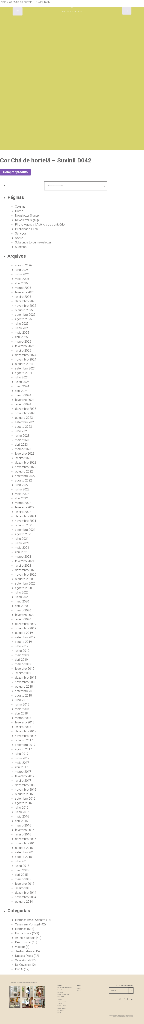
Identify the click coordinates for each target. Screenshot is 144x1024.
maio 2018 (22, 709)
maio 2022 (22, 494)
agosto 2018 (23, 695)
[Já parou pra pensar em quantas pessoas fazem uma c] (27, 991)
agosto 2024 (23, 373)
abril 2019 (21, 660)
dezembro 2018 (25, 677)
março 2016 (23, 825)
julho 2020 (21, 592)
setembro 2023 (25, 422)
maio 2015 (22, 870)
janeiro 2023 (23, 458)
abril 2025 (21, 337)
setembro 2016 (25, 798)
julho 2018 (21, 700)
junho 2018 (22, 704)
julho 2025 (21, 323)
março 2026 (23, 288)
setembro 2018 (25, 691)
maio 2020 (22, 601)
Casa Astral (22, 960)
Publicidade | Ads (26, 229)
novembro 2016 (25, 789)
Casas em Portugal (27, 924)
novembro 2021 (25, 521)
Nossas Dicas (24, 956)
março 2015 (23, 879)
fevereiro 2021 (24, 561)
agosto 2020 (23, 588)
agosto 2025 (23, 319)
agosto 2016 (23, 803)
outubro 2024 (24, 364)
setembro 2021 (25, 530)
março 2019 (23, 664)
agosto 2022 (23, 480)
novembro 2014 (25, 897)
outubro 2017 (24, 740)
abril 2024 (21, 391)
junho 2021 (22, 543)
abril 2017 (21, 767)
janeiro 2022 (23, 512)
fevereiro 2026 (24, 292)
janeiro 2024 (23, 404)
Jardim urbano (24, 951)
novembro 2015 (25, 843)
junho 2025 (22, 328)
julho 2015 (21, 861)
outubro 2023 (24, 418)
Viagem (20, 947)
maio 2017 (22, 763)
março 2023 (23, 449)
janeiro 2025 (23, 350)
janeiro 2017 (23, 781)
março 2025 (23, 341)
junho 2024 (22, 382)
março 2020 (23, 610)
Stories (60, 1004)
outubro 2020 (24, 579)
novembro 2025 (25, 306)
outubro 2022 (24, 471)
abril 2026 (21, 283)
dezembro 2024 (25, 355)
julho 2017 (21, 754)
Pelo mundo (23, 942)
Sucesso (21, 247)
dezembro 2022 (25, 462)
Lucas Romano (121, 1016)
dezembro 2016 (25, 785)
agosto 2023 (23, 427)
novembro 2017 (25, 736)
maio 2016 (22, 816)
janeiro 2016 (23, 834)
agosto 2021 (23, 534)
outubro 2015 (24, 848)
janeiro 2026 (23, 297)
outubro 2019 (24, 633)
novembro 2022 (25, 467)
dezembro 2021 (25, 516)
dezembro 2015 (25, 839)
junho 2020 (22, 597)
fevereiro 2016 (24, 830)
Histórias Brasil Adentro (30, 920)
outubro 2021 (24, 525)
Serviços (21, 233)
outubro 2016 (24, 794)
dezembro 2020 (25, 570)
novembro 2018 (25, 682)
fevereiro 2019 (24, 668)
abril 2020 (21, 606)
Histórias (20, 929)
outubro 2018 (24, 686)
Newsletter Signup (27, 215)
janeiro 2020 (23, 619)
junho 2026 (22, 274)
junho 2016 (22, 812)
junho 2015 (22, 866)
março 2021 (23, 556)
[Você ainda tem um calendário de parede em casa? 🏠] (14, 1002)
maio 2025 (22, 332)
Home (19, 211)
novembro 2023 (25, 413)
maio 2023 (22, 440)
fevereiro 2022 (24, 507)
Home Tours (23, 933)
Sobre (19, 238)
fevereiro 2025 (24, 346)
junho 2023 (22, 435)
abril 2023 (21, 444)
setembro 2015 (25, 852)
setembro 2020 (25, 583)
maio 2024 (22, 386)
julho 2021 (21, 539)
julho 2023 (21, 431)
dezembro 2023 (25, 409)
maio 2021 (22, 548)
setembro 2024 (25, 368)
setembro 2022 (25, 476)
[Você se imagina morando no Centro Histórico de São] (39, 1002)
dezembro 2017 (25, 731)
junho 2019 (22, 651)
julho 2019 (21, 646)
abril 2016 (21, 821)
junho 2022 (22, 489)
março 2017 (23, 772)
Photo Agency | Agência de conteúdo (40, 224)
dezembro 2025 (25, 301)
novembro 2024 (25, 359)
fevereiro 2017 (24, 776)
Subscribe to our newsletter (33, 242)
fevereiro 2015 (24, 884)
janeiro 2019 (23, 673)
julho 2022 (21, 485)
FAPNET (131, 1016)
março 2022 (23, 503)
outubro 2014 (24, 901)
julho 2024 (21, 377)
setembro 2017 (25, 745)
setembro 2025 (25, 315)
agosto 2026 (23, 265)
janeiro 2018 (23, 727)
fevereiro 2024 (24, 400)
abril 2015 (21, 875)
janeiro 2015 (23, 888)
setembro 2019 (25, 637)
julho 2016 (21, 807)
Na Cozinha (22, 965)
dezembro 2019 (25, 624)
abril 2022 (21, 498)
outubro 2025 (24, 310)
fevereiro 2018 (24, 722)
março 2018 (23, 718)
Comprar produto (15, 172)
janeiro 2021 (23, 565)
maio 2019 (22, 655)
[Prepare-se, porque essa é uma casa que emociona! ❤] (39, 991)
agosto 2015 (23, 857)
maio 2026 (22, 279)
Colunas (20, 206)
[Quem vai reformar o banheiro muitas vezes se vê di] (14, 991)
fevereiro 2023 (24, 453)
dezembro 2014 (25, 893)
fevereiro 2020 (24, 615)
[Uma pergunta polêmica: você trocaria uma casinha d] (27, 1002)
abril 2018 (21, 713)
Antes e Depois (25, 938)
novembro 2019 (25, 628)
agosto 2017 (23, 749)
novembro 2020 (25, 574)
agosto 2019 (23, 642)
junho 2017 (22, 758)
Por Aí (19, 969)
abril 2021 (21, 552)
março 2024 (23, 395)
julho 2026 (21, 270)
